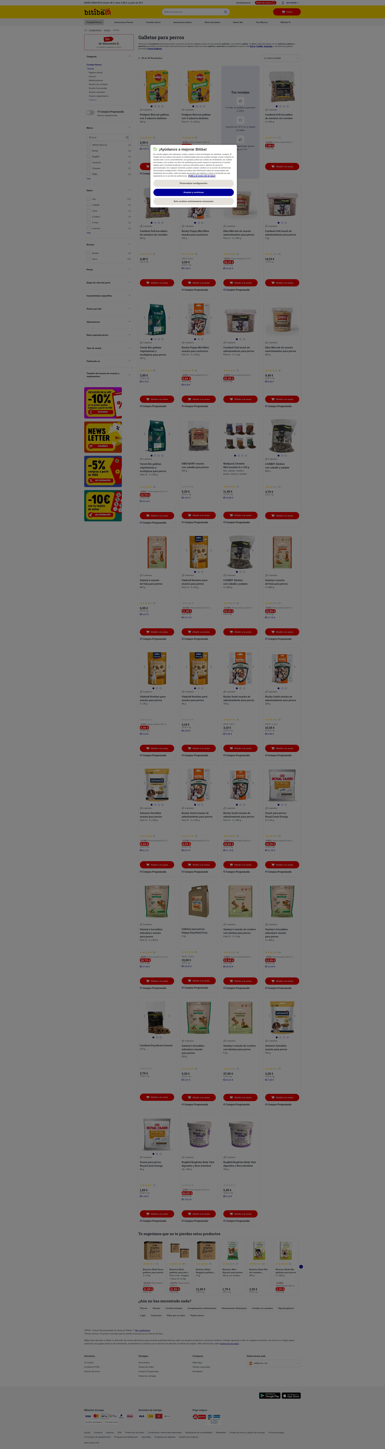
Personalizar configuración (193, 183)
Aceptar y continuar (193, 192)
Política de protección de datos (202, 176)
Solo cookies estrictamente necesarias (193, 201)
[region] (193, 176)
